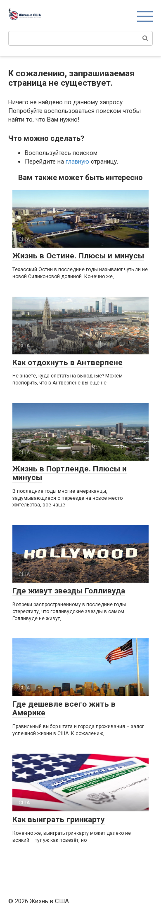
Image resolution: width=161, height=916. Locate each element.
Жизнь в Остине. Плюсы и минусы (78, 255)
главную (77, 161)
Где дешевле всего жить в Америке (64, 708)
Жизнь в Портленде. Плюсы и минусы (69, 473)
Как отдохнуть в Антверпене (67, 362)
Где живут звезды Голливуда (68, 590)
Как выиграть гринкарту (58, 819)
